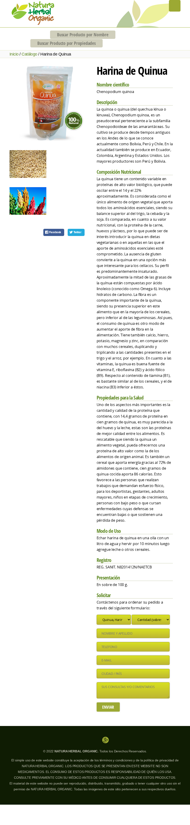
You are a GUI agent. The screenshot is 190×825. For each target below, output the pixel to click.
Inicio (14, 54)
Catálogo (29, 54)
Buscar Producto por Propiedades (66, 43)
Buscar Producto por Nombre (82, 34)
